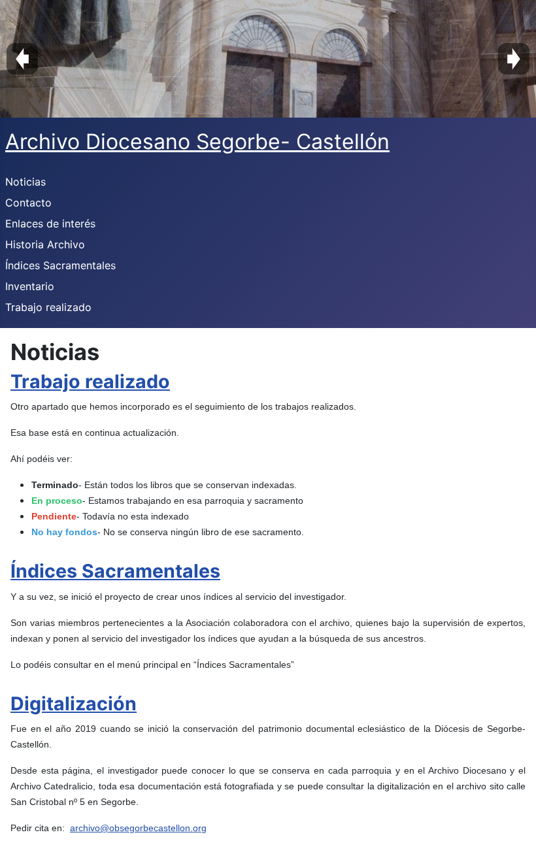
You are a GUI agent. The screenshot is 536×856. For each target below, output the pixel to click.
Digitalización (73, 703)
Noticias (25, 181)
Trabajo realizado (48, 307)
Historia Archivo (45, 244)
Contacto (28, 202)
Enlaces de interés (50, 223)
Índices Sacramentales (60, 265)
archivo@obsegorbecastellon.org (138, 828)
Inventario (29, 286)
